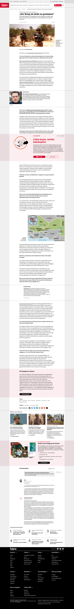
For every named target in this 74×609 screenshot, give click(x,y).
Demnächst (40, 574)
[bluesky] (60, 549)
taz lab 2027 (40, 581)
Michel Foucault (27, 564)
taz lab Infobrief (27, 579)
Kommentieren (27, 405)
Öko (11, 557)
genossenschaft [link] (55, 1)
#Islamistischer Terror (23, 401)
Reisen (11, 590)
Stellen (39, 560)
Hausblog (40, 557)
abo (52, 555)
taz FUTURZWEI (55, 576)
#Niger (48, 400)
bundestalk (12, 574)
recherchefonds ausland (56, 560)
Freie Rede (12, 581)
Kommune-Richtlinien (54, 600)
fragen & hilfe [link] (24, 1)
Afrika (19, 9)
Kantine (11, 592)
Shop (11, 594)
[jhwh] (20, 480)
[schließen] (63, 136)
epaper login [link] (61, 1)
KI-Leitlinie (61, 600)
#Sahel (20, 400)
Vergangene (40, 579)
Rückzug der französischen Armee (35, 110)
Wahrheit (12, 567)
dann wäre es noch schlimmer (27, 111)
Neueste (49, 468)
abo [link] (51, 1)
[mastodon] (58, 549)
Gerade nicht (59, 135)
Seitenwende (57, 602)
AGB (54, 602)
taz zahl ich (54, 558)
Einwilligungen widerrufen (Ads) (44, 603)
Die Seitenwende (41, 558)
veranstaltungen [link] (16, 1)
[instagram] (63, 549)
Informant (40, 602)
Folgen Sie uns (53, 548)
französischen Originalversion (34, 53)
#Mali (29, 400)
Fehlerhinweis (32, 405)
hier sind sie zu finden (32, 475)
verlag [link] (11, 1)
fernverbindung (13, 576)
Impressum (50, 602)
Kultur (11, 560)
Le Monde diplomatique (56, 578)
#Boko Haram (38, 400)
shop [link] (20, 1)
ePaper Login (26, 593)
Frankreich (24, 9)
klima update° (13, 578)
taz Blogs (53, 574)
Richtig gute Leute (27, 560)
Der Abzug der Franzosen (25, 303)
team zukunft (26, 574)
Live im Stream (41, 578)
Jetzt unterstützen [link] (25, 394)
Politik (16, 9)
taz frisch (26, 576)
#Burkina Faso (44, 400)
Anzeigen (12, 595)
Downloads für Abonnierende (30, 595)
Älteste (53, 468)
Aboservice (26, 592)
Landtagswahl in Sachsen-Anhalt (29, 556)
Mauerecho (12, 579)
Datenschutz (45, 602)
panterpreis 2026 (55, 564)
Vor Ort (39, 576)
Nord (11, 565)
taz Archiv (54, 580)
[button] (63, 5)
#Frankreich (33, 400)
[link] (16, 5)
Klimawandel (26, 558)
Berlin (11, 564)
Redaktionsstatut (46, 600)
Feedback (26, 590)
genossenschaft (55, 557)
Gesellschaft (12, 558)
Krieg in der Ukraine (28, 562)
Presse (39, 562)
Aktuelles (40, 555)
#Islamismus (25, 400)
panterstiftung (54, 562)
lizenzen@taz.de (18, 601)
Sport (11, 562)
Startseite (12, 9)
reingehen (12, 583)
